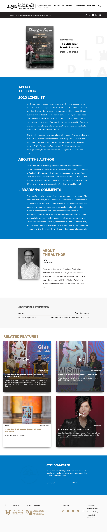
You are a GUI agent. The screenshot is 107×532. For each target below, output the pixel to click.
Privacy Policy (92, 509)
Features (91, 6)
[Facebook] (89, 15)
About (57, 6)
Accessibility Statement (92, 516)
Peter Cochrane (69, 51)
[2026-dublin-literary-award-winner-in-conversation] (27, 366)
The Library (79, 6)
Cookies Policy (92, 512)
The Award (67, 6)
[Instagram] (86, 15)
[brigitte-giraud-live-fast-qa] (80, 421)
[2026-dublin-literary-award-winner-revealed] (27, 421)
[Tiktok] (96, 15)
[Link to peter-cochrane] (28, 263)
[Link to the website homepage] (29, 6)
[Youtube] (93, 15)
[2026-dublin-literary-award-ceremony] (80, 366)
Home (12, 15)
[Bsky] (100, 15)
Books (27, 15)
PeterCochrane (48, 261)
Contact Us (91, 505)
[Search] (99, 6)
